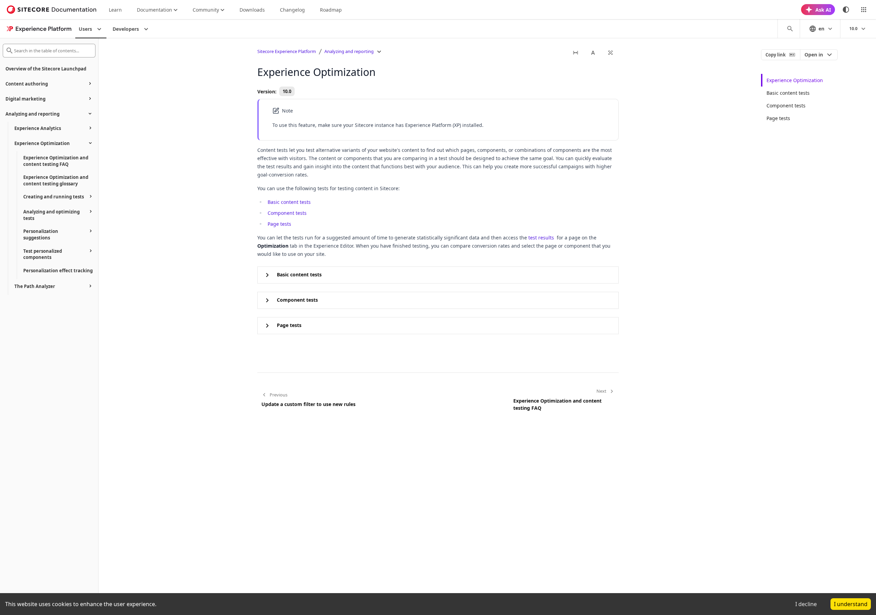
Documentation (154, 9)
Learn (115, 9)
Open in (813, 54)
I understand (850, 604)
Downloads (252, 9)
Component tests (287, 213)
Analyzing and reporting (349, 51)
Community (206, 9)
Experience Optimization (794, 80)
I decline (806, 604)
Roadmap (331, 9)
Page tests (279, 224)
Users (85, 29)
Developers (126, 29)
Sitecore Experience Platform (286, 51)
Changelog (292, 9)
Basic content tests (289, 202)
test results (541, 237)
